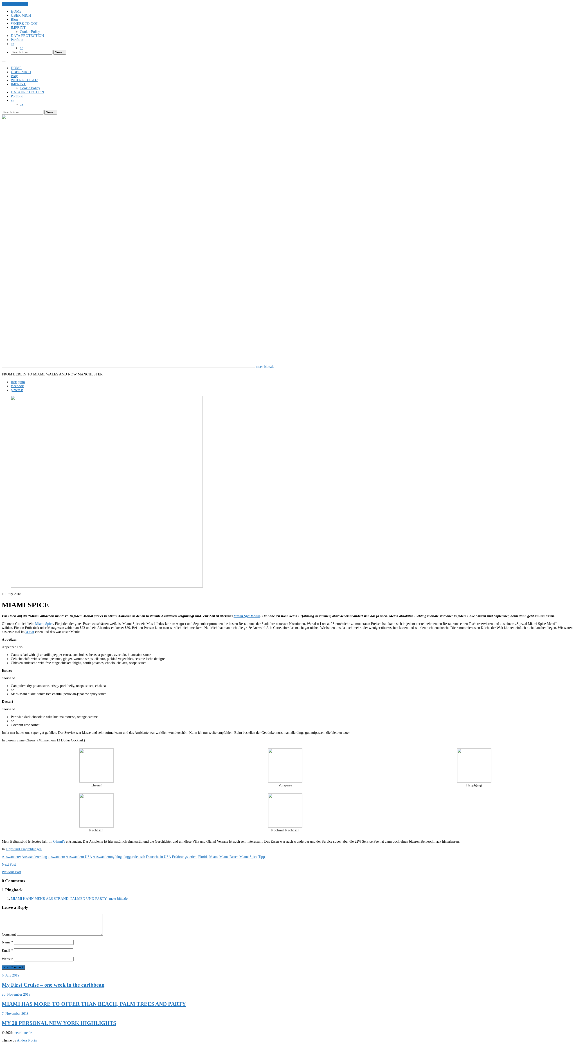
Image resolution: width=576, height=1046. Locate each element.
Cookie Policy (30, 32)
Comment (9, 934)
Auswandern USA (79, 857)
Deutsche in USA (158, 857)
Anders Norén (27, 1040)
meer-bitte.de (23, 1033)
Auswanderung (104, 857)
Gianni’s (59, 841)
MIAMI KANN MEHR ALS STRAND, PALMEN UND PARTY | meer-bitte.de (69, 898)
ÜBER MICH (21, 15)
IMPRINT (18, 27)
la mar (29, 632)
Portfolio (17, 40)
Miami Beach (228, 857)
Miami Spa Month (247, 616)
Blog (14, 19)
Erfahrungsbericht (184, 857)
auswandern (56, 857)
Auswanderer (11, 857)
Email (7, 950)
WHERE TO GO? (24, 23)
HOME (16, 11)
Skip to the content (15, 4)
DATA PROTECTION (27, 36)
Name (7, 942)
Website (7, 959)
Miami (213, 857)
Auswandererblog (34, 857)
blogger (128, 857)
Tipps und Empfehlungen (24, 849)
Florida (203, 857)
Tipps (262, 857)
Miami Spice (44, 624)
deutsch (139, 857)
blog (118, 857)
